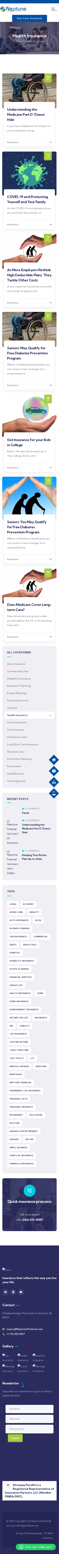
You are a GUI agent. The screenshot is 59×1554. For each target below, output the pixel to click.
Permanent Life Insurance (25, 1091)
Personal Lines (15, 751)
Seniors (14, 1139)
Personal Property (21, 1107)
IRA (11, 1026)
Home (17, 41)
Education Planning (19, 685)
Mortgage (16, 1074)
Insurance (41, 1018)
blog (38, 920)
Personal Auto (19, 1099)
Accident (28, 904)
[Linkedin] (13, 1292)
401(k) (13, 904)
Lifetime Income (17, 737)
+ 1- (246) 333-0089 (29, 1220)
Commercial (41, 936)
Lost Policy (17, 1058)
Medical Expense (19, 1066)
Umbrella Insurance (22, 1164)
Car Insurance (18, 936)
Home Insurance (17, 722)
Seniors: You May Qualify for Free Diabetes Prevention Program (26, 527)
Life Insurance (15, 729)
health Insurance (20, 993)
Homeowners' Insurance (24, 1009)
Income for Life (19, 1018)
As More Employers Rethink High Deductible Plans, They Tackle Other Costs (29, 275)
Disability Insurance (19, 678)
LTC (33, 1058)
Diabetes (15, 953)
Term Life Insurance (21, 1155)
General (12, 707)
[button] (29, 1490)
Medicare (41, 1066)
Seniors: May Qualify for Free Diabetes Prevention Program (27, 353)
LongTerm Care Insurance (22, 744)
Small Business (15, 773)
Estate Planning (16, 693)
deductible (30, 945)
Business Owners (20, 928)
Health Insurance (17, 715)
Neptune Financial (21, 1082)
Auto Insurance (16, 663)
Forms (25, 812)
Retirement (14, 766)
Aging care (16, 912)
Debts (13, 945)
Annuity (34, 912)
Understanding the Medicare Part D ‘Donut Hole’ (26, 114)
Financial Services (17, 700)
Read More (13, 142)
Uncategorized (16, 781)
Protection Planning (19, 758)
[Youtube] (21, 1292)
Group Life (16, 985)
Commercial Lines (17, 671)
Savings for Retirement (24, 1131)
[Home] (13, 9)
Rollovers (36, 1115)
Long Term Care (19, 1050)
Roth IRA (15, 1123)
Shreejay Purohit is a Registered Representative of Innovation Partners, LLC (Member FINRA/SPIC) (29, 1490)
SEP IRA (29, 1139)
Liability (25, 1026)
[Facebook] (5, 1292)
